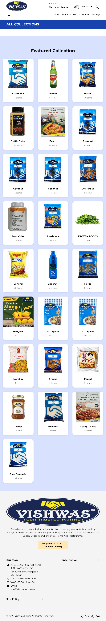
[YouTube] (98, 616)
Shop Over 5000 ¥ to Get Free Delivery (53, 545)
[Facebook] (87, 616)
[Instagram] (92, 616)
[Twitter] (81, 616)
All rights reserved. (43, 616)
